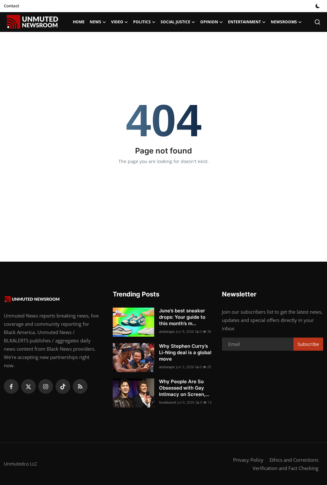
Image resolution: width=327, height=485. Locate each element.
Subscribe (308, 344)
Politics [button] (142, 22)
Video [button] (117, 22)
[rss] (80, 386)
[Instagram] (45, 386)
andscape (167, 331)
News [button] (95, 22)
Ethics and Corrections (294, 460)
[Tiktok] (63, 386)
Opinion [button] (209, 22)
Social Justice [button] (175, 22)
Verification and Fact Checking (285, 468)
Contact (11, 6)
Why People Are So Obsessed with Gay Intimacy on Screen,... (184, 387)
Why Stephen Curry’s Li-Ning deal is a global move (185, 352)
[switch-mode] (318, 6)
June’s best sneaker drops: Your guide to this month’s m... (182, 317)
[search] (317, 22)
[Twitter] (28, 386)
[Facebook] (11, 386)
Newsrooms (284, 22)
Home (79, 22)
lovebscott (167, 402)
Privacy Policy (248, 460)
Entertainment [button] (244, 22)
